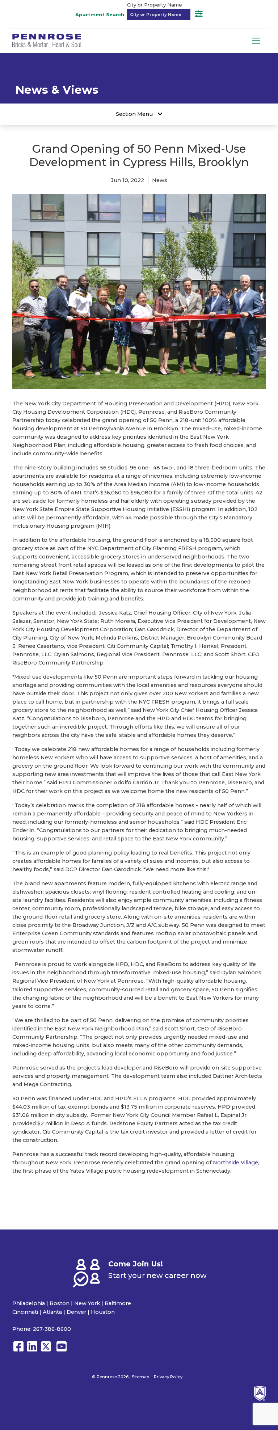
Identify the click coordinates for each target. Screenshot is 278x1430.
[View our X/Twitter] (47, 1350)
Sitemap (140, 1376)
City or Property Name (154, 5)
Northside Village (235, 1162)
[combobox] (158, 14)
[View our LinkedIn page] (32, 1350)
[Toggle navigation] (256, 40)
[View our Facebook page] (18, 1350)
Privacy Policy (168, 1376)
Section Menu (135, 114)
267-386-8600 (52, 1329)
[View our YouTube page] (61, 1350)
